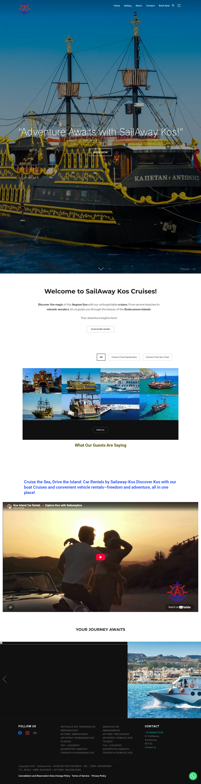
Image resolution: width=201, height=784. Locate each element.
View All (100, 430)
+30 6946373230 (154, 732)
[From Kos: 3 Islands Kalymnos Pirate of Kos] (42, 407)
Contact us (150, 747)
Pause (184, 269)
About (139, 5)
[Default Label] (35, 732)
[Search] (173, 5)
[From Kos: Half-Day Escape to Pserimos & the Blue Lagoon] (158, 407)
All (101, 357)
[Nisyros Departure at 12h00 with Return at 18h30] (119, 407)
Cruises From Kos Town (157, 357)
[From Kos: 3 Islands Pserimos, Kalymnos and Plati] (81, 381)
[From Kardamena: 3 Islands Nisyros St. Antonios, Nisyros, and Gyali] (158, 381)
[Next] (195, 679)
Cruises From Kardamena (124, 357)
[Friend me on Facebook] (20, 732)
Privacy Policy (99, 775)
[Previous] (5, 679)
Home (117, 5)
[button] (193, 776)
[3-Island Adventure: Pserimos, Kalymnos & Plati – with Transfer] (42, 381)
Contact (150, 5)
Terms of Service (80, 775)
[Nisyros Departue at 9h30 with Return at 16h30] (119, 381)
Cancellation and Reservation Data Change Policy (44, 775)
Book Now (164, 5)
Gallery (128, 5)
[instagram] (27, 732)
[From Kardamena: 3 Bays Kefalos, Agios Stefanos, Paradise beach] (81, 407)
